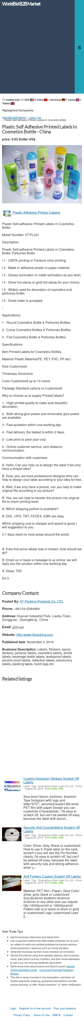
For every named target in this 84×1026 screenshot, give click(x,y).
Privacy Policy (22, 1015)
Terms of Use (41, 1015)
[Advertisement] (42, 52)
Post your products (65, 1008)
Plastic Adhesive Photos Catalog (36, 212)
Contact (68, 1015)
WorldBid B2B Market (21, 3)
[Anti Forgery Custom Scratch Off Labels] (11, 883)
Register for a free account (35, 1008)
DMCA (56, 1015)
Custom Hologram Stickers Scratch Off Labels (51, 780)
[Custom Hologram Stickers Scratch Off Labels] (11, 785)
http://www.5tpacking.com (34, 634)
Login (13, 1008)
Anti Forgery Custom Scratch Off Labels (52, 876)
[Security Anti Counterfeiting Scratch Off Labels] (11, 834)
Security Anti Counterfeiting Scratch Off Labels (51, 829)
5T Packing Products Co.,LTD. (42, 601)
